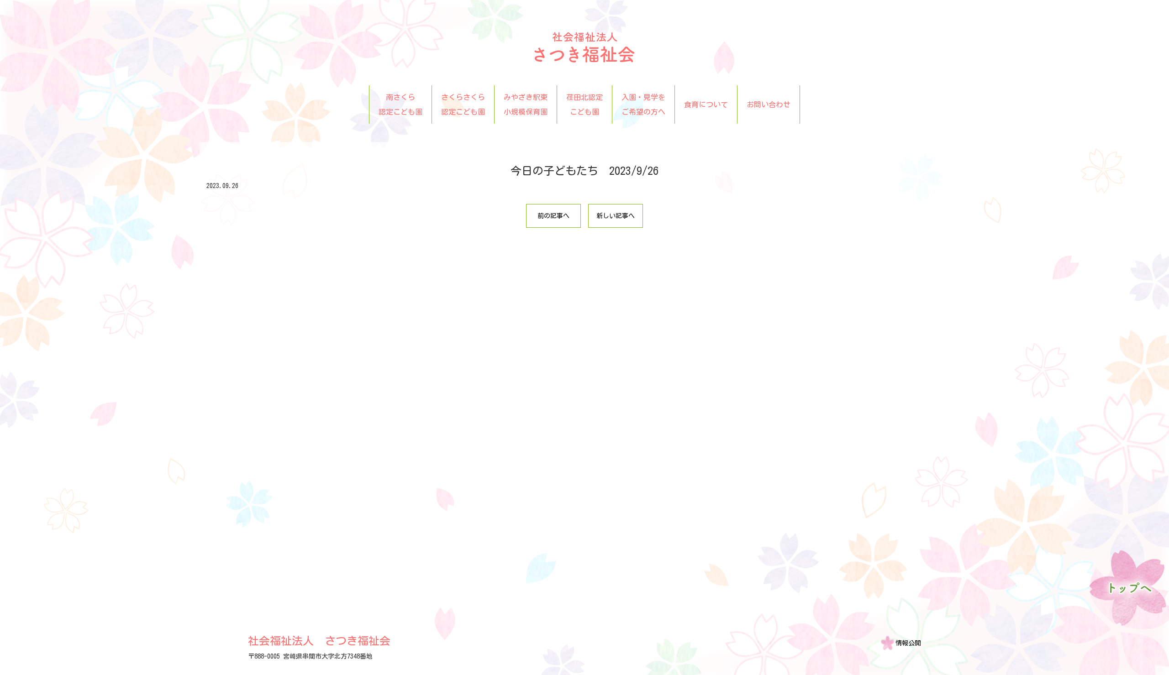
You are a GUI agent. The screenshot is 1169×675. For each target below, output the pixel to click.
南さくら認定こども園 (400, 104)
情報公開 (908, 643)
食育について (706, 104)
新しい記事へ (615, 216)
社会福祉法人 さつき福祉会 (319, 640)
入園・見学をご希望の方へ (643, 104)
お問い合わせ (768, 104)
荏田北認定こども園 (584, 104)
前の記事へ (553, 216)
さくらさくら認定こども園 (463, 104)
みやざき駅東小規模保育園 (526, 104)
